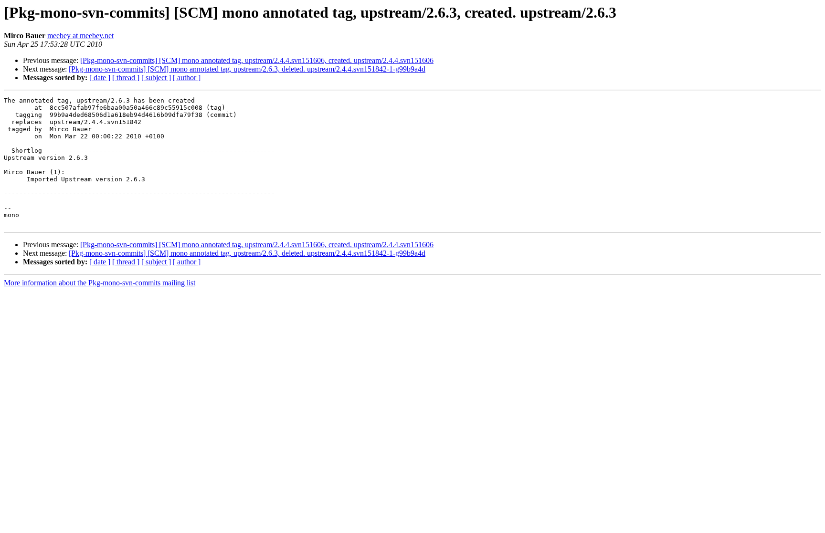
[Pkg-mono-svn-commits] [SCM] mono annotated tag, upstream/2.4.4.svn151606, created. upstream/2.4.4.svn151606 (257, 60)
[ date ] (99, 77)
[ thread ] (125, 77)
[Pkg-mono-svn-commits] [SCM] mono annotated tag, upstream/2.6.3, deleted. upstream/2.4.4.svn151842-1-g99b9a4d (247, 69)
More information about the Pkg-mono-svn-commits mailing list (99, 283)
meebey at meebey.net (80, 35)
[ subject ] (156, 77)
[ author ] (187, 77)
